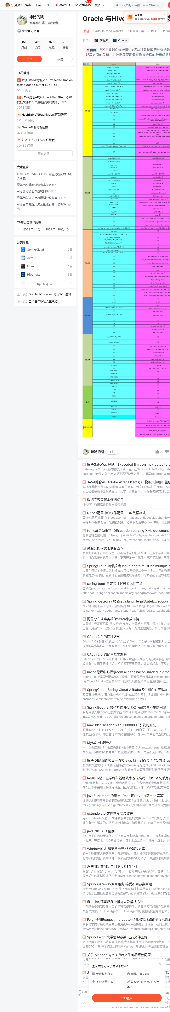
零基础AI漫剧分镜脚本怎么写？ (37, 185)
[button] (18, 229)
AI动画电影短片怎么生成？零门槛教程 (42, 207)
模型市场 (85, 5)
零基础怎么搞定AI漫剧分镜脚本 (41, 197)
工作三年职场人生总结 (43, 301)
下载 (38, 5)
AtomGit (64, 5)
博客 (28, 5)
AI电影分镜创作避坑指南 (37, 191)
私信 (60, 59)
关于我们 (82, 993)
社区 (48, 5)
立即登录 (127, 998)
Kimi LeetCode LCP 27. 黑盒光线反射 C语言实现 (44, 176)
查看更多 (43, 153)
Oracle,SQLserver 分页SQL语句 (50, 294)
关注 (112, 452)
